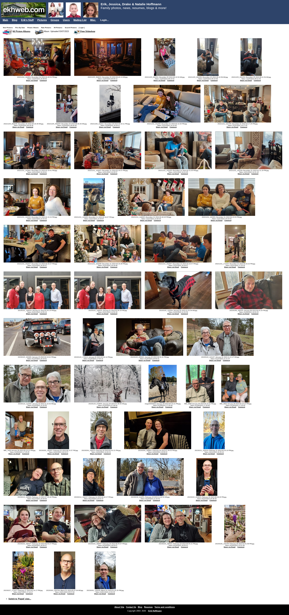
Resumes (148, 607)
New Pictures (8, 27)
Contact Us (131, 607)
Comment (43, 80)
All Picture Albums (21, 31)
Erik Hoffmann (155, 611)
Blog (14, 20)
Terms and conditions (164, 607)
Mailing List (79, 20)
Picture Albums (33, 27)
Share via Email (32, 80)
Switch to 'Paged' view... (19, 599)
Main (5, 20)
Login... (104, 20)
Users (66, 20)
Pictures (42, 20)
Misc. (93, 20)
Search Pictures (71, 27)
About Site (119, 607)
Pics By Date (20, 27)
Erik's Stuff (27, 20)
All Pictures (59, 27)
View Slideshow (87, 31)
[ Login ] (82, 27)
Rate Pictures (47, 27)
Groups (55, 20)
